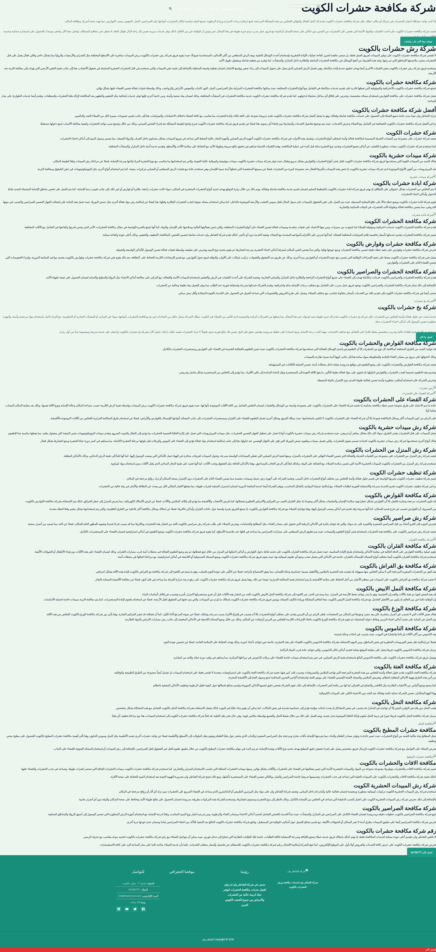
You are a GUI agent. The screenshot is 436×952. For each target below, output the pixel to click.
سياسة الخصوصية (233, 9)
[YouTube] (127, 909)
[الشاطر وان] (305, 8)
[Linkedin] (119, 909)
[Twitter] (135, 909)
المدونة (214, 9)
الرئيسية (253, 9)
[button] (170, 8)
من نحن (200, 9)
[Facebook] (143, 909)
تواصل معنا (184, 9)
